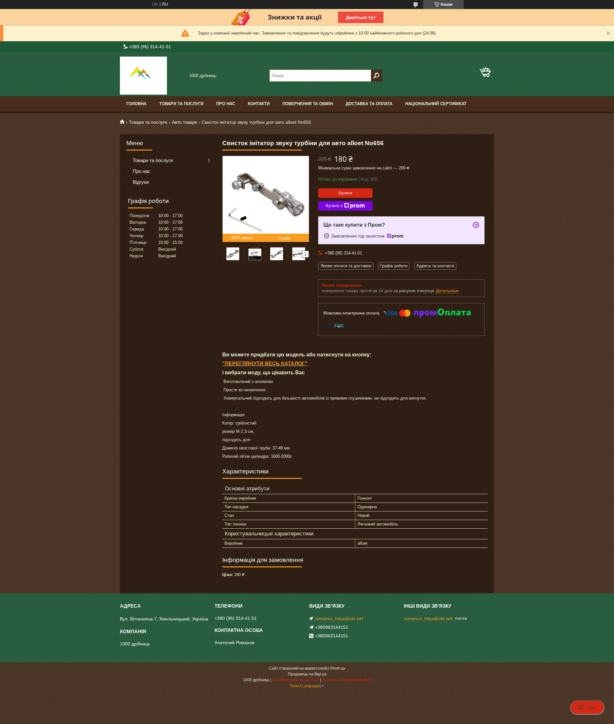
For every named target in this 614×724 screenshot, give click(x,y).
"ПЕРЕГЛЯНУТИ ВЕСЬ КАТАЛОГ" (264, 363)
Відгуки (141, 182)
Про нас (225, 103)
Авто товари (184, 122)
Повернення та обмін (307, 103)
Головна (136, 103)
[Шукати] (376, 76)
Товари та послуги (181, 103)
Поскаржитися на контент (295, 680)
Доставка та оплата (369, 103)
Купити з (334, 205)
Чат (592, 707)
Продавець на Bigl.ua (307, 674)
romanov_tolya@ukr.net (339, 618)
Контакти (259, 103)
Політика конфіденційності (346, 680)
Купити (345, 193)
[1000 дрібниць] (152, 76)
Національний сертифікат (436, 103)
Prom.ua (337, 668)
